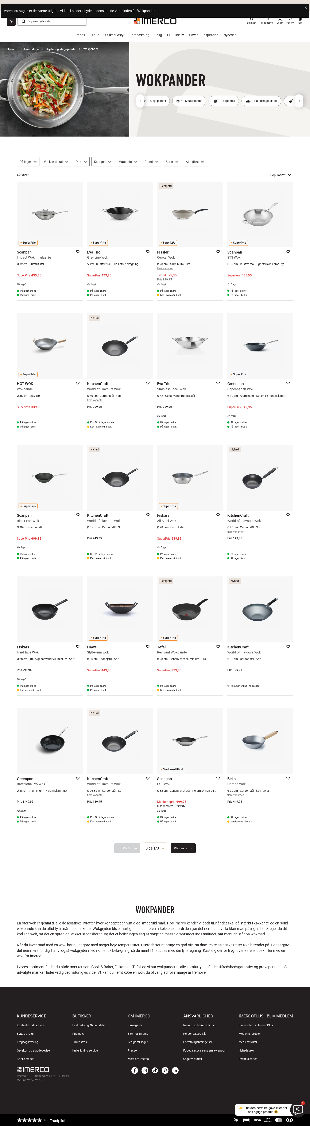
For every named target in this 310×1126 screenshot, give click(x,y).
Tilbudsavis (79, 1042)
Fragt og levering (27, 1042)
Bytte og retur (25, 1034)
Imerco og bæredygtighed (199, 1025)
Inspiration (210, 35)
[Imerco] (63, 1069)
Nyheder (230, 35)
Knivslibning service (85, 1050)
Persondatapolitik (194, 1034)
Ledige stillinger (138, 1042)
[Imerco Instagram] (145, 1070)
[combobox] (155, 848)
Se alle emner (25, 1059)
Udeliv (179, 35)
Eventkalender (248, 1059)
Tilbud (94, 35)
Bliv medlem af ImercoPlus (256, 1025)
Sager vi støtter (192, 1059)
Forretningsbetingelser (197, 1042)
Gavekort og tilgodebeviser (34, 1050)
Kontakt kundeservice (30, 1025)
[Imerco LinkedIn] (175, 1070)
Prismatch (78, 1034)
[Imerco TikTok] (155, 1070)
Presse (132, 1050)
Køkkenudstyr (114, 35)
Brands (79, 35)
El (168, 35)
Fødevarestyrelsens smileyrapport (204, 1050)
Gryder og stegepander (61, 49)
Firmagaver (135, 1025)
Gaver (193, 35)
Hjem (10, 49)
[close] (306, 8)
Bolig (158, 35)
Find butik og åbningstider (89, 1025)
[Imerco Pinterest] (165, 1070)
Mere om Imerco (138, 1059)
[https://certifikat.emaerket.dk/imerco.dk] (289, 1120)
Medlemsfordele (249, 1034)
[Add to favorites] (78, 251)
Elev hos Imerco (138, 1034)
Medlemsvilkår (248, 1042)
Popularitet (278, 175)
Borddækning (139, 35)
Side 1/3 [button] (152, 848)
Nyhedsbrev (246, 1050)
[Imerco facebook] (134, 1070)
